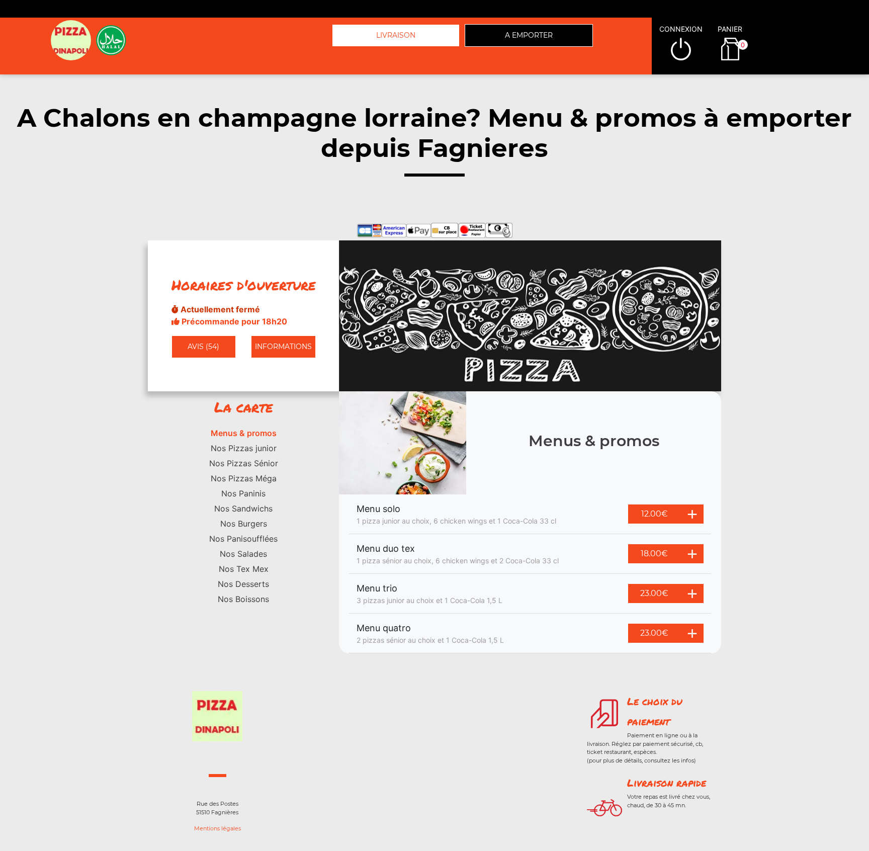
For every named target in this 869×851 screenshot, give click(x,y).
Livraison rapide (666, 783)
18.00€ (654, 553)
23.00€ (654, 593)
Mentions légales (217, 828)
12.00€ (654, 514)
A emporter (529, 35)
